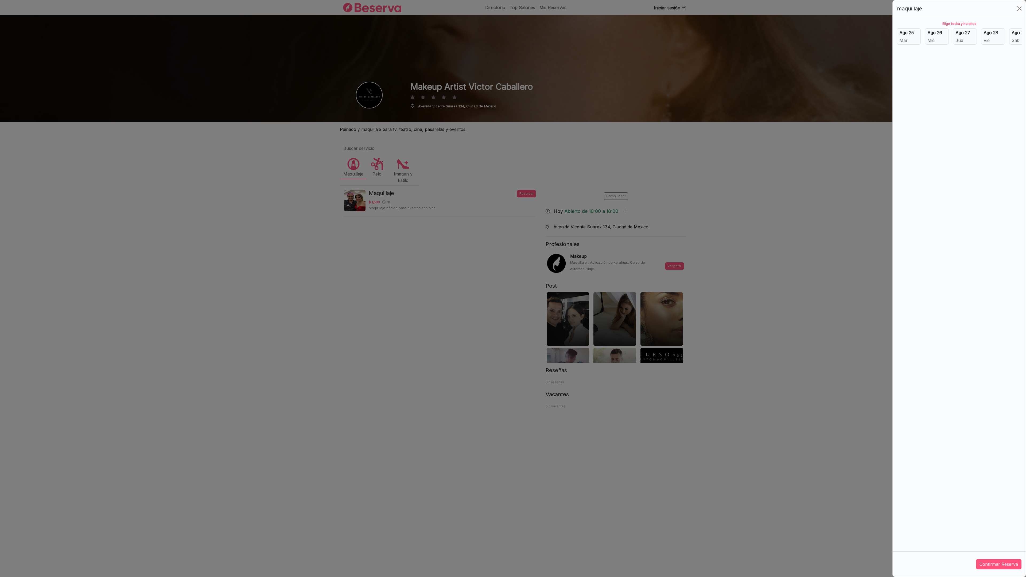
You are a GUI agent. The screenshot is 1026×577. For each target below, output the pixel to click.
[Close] (1019, 8)
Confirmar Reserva (999, 564)
